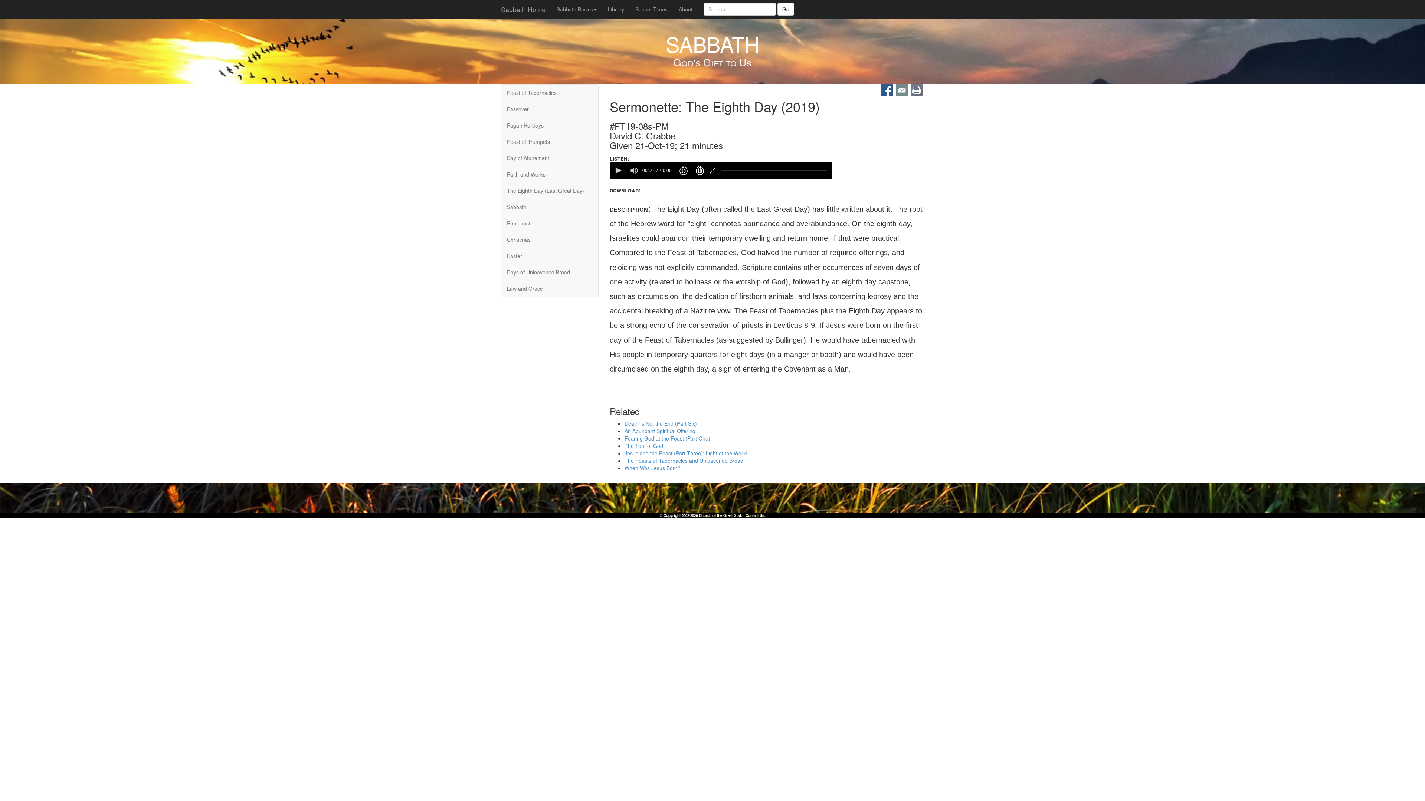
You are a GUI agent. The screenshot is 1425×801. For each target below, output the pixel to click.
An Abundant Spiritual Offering (660, 431)
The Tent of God (644, 446)
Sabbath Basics (575, 9)
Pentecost (518, 223)
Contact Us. (755, 515)
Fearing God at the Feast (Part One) (667, 438)
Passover (518, 109)
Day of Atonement (528, 158)
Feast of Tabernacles (532, 92)
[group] (634, 170)
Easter (514, 256)
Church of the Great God (720, 515)
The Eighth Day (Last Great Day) (545, 190)
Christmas (519, 239)
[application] (721, 170)
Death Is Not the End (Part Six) (661, 424)
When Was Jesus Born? (653, 468)
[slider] (774, 170)
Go (785, 9)
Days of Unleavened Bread (538, 272)
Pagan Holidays (525, 125)
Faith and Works (526, 174)
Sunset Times (651, 9)
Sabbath (517, 207)
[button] (618, 170)
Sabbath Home (523, 9)
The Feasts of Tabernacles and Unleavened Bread (684, 461)
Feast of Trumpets (528, 141)
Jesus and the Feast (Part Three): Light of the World (686, 453)
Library (616, 9)
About (685, 9)
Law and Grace (525, 288)
